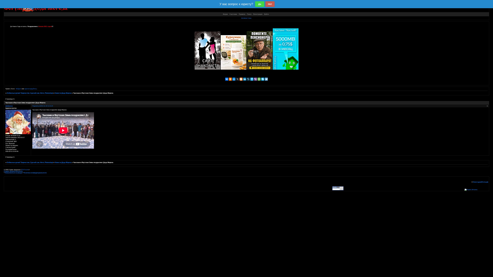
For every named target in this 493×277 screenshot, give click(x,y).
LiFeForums (25, 169)
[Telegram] (266, 79)
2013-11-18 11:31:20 (46, 106)
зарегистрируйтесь (30, 89)
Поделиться (36, 106)
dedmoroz (9, 106)
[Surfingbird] (251, 79)
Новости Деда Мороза (63, 93)
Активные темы (246, 18)
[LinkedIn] (244, 79)
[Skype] (262, 79)
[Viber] (255, 79)
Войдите (18, 89)
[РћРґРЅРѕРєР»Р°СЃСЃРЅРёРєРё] (230, 79)
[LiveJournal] (248, 79)
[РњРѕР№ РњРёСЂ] (233, 79)
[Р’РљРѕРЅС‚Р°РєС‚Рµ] (226, 79)
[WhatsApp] (259, 79)
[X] (237, 79)
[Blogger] (241, 79)
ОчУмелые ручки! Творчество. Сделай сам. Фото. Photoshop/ (30, 93)
